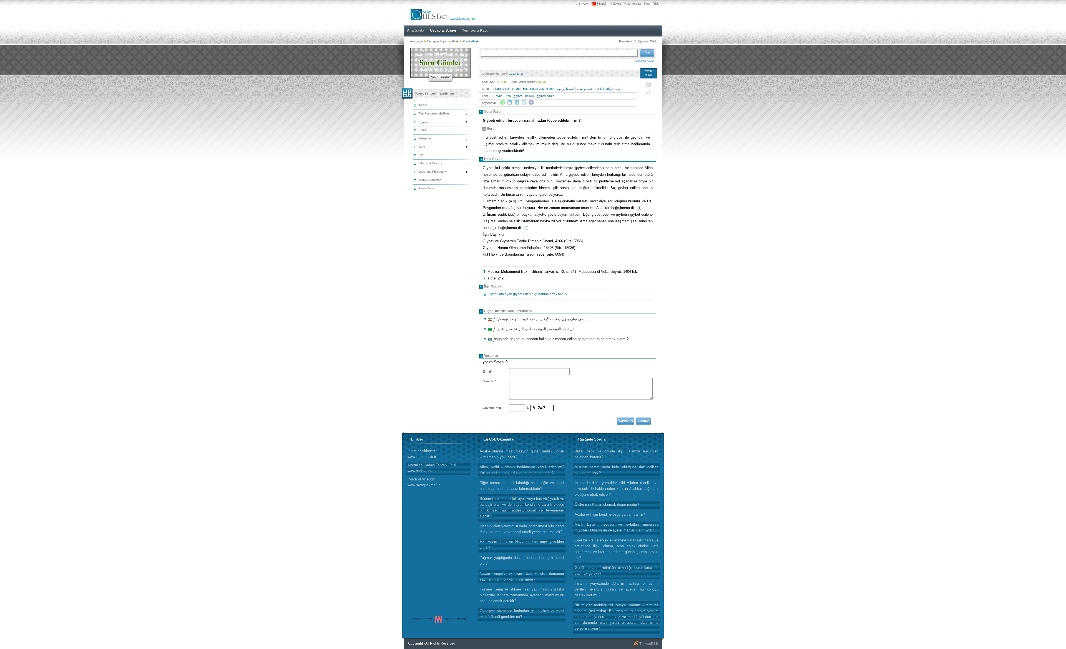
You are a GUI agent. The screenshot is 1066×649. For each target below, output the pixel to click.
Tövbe (498, 96)
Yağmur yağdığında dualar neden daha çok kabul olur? (522, 561)
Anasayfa (416, 41)
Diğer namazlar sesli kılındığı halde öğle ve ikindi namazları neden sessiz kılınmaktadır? (522, 486)
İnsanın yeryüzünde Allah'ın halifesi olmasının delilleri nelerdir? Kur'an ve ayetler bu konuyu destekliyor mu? (616, 589)
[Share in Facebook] (531, 102)
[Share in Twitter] (524, 102)
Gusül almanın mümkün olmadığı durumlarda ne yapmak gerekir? (616, 571)
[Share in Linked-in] (509, 102)
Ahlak (455, 41)
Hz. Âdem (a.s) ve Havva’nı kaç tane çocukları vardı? (522, 545)
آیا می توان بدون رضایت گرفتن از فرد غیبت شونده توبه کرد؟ (540, 319)
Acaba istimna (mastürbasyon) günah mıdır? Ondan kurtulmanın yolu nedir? (522, 454)
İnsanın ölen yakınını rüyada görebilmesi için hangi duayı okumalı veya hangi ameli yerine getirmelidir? (522, 529)
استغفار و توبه (565, 88)
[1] (639, 208)
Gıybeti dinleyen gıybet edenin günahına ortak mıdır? (527, 294)
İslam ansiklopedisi (423, 454)
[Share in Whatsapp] (502, 102)
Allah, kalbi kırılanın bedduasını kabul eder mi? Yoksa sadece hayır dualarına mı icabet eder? (522, 470)
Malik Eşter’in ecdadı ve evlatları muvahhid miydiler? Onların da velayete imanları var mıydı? (616, 527)
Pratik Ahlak (501, 88)
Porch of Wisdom (424, 482)
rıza (508, 96)
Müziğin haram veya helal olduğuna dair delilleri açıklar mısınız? (616, 470)
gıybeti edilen (545, 96)
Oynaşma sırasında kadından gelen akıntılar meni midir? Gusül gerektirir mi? (522, 614)
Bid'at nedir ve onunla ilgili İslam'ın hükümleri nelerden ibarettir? (616, 454)
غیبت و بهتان (585, 88)
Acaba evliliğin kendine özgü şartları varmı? (610, 514)
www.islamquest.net (463, 18)
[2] (526, 228)
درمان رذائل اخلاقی (607, 88)
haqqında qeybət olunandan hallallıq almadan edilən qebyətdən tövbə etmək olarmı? (560, 339)
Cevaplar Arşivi (437, 41)
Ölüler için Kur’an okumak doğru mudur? (607, 504)
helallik (529, 96)
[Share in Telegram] (517, 102)
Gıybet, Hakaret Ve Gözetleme (533, 88)
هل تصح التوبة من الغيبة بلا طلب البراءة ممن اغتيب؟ (533, 329)
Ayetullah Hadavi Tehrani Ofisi (432, 468)
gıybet (518, 96)
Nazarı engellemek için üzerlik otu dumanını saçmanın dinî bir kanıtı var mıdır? (522, 576)
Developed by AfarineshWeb (438, 619)
